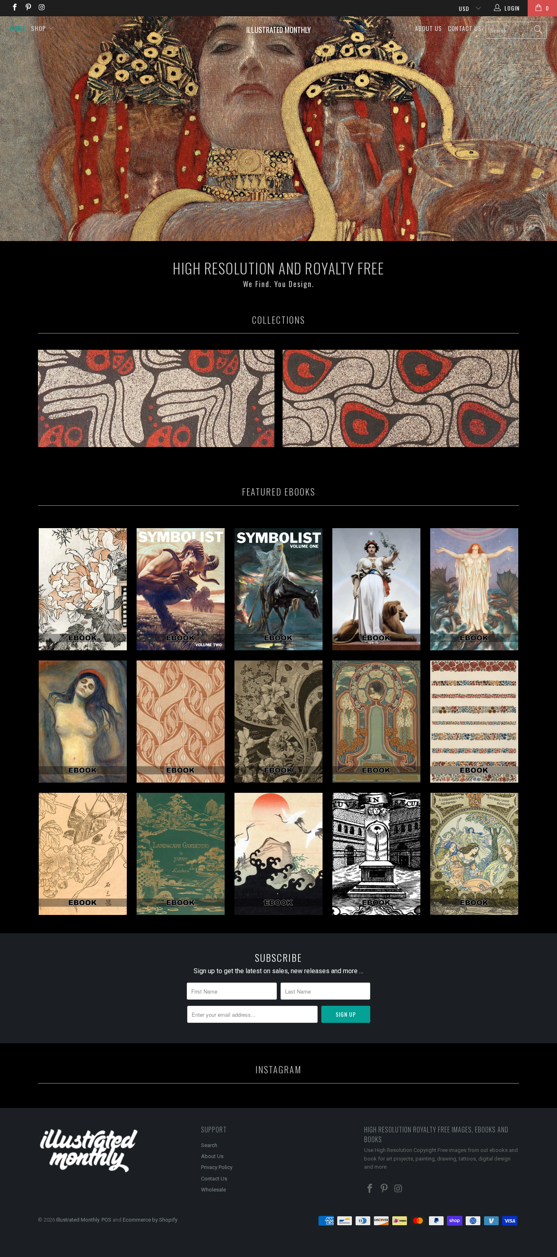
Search (209, 1145)
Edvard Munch (83, 721)
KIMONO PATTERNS (278, 854)
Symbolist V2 (180, 589)
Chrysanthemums (83, 589)
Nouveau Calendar (474, 854)
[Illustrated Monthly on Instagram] (42, 8)
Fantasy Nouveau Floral (278, 721)
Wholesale (213, 1190)
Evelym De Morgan (474, 589)
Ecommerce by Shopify (150, 1220)
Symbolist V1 (278, 589)
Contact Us (465, 28)
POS (106, 1220)
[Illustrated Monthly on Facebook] (14, 8)
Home (17, 28)
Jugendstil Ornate (474, 721)
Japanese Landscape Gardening (180, 854)
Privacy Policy (216, 1167)
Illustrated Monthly (278, 29)
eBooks (156, 398)
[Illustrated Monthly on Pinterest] (28, 8)
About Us (428, 28)
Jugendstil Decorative (376, 721)
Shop (39, 28)
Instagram (278, 1069)
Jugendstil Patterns (180, 721)
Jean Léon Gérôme (376, 589)
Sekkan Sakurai (83, 854)
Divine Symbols (376, 854)
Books (401, 398)
